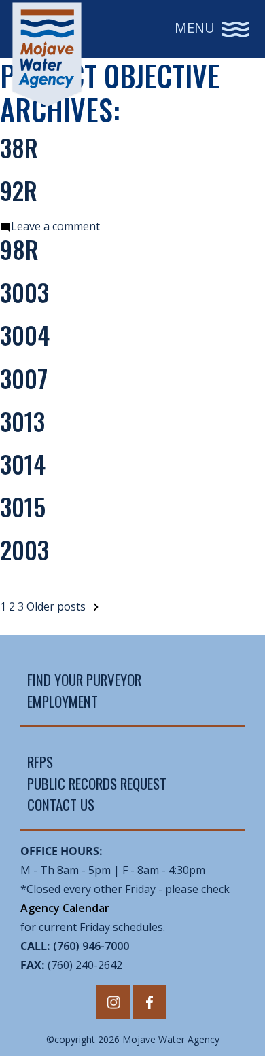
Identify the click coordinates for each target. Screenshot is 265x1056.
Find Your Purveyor (84, 679)
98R (19, 249)
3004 (25, 334)
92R (18, 190)
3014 (23, 463)
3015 (23, 506)
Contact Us (60, 804)
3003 (24, 292)
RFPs (40, 761)
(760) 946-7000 (91, 946)
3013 (22, 421)
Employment (62, 701)
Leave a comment (55, 226)
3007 (24, 378)
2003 (24, 549)
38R (19, 147)
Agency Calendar (64, 907)
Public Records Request (96, 783)
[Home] (47, 54)
